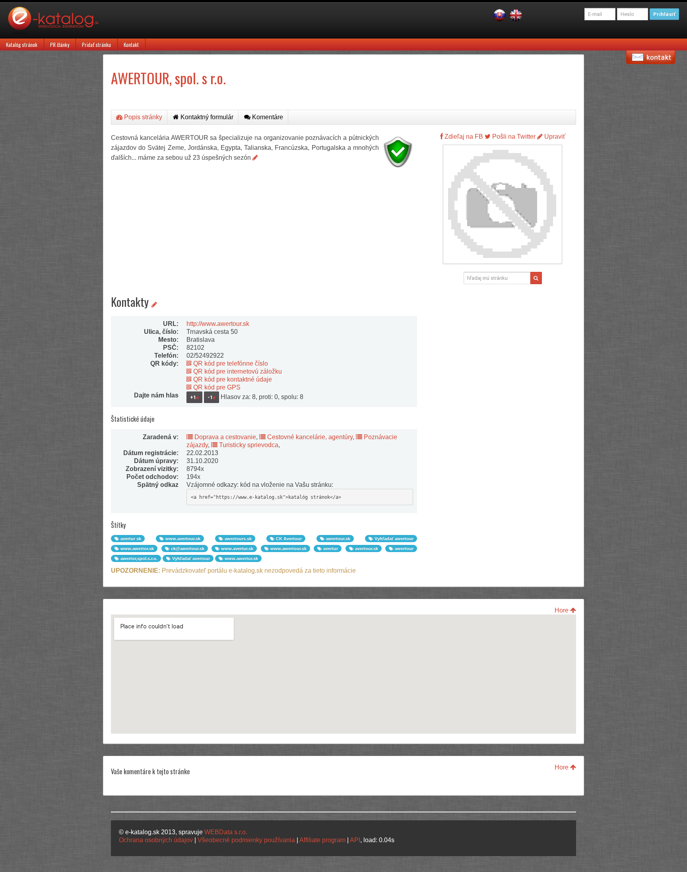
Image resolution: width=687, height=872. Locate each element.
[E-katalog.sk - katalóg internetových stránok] (57, 23)
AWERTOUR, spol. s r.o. (168, 77)
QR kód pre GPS (216, 387)
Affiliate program (322, 840)
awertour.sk (337, 538)
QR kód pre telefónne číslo (230, 363)
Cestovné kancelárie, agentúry (309, 437)
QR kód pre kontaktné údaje (232, 379)
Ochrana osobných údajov (156, 840)
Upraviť (554, 136)
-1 (211, 397)
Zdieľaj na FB (463, 136)
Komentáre (266, 117)
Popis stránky (142, 117)
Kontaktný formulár (206, 117)
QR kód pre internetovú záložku (237, 371)
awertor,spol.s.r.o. (138, 558)
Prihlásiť (664, 14)
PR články (59, 44)
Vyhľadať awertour (393, 538)
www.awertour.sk (288, 548)
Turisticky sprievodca (247, 445)
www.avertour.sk (182, 538)
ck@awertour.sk (187, 548)
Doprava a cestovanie (224, 437)
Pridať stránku (96, 44)
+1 (194, 397)
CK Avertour (288, 538)
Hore (562, 610)
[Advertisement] (264, 226)
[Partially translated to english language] (515, 15)
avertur (330, 548)
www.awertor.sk (136, 548)
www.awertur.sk (240, 558)
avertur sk (130, 538)
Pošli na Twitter (513, 136)
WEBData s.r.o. (225, 832)
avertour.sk (366, 548)
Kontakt (131, 44)
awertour (403, 548)
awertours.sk (237, 538)
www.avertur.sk (236, 548)
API (355, 840)
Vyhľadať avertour (190, 558)
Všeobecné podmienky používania (246, 840)
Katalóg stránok (21, 44)
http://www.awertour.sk (217, 323)
